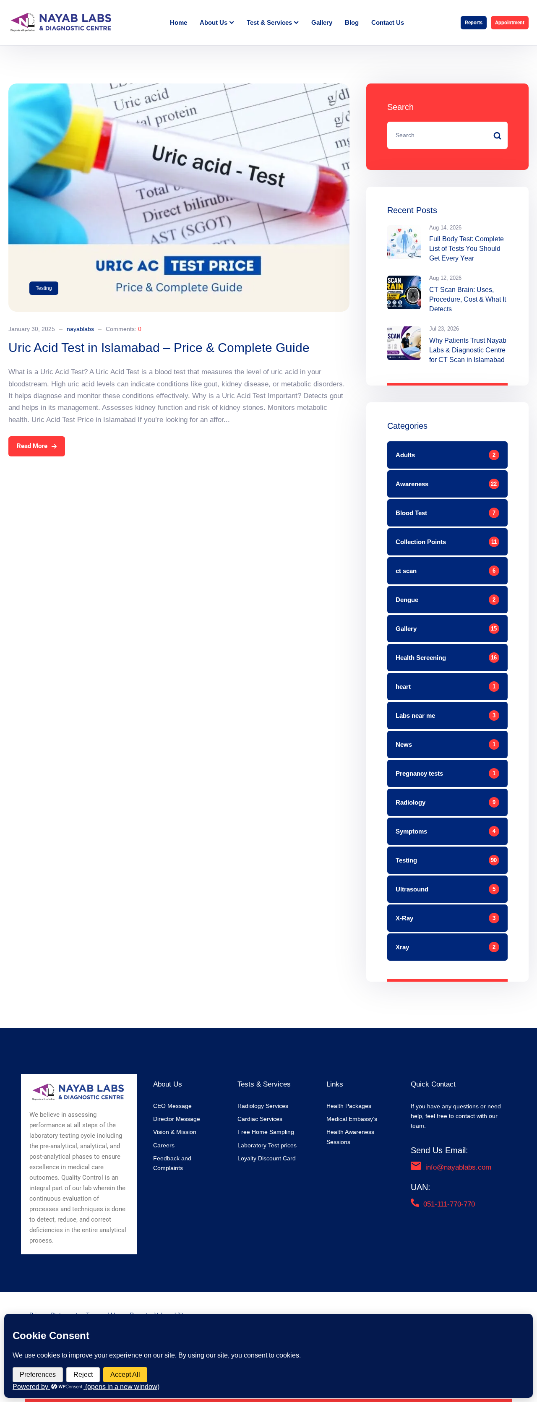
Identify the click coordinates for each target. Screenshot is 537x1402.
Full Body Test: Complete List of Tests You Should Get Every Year (466, 248)
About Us (167, 1084)
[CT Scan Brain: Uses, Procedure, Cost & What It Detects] (404, 292)
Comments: (123, 329)
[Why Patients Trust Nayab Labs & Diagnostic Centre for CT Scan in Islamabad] (404, 343)
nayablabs (80, 329)
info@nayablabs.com (458, 1167)
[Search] (497, 135)
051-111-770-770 (449, 1204)
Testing (44, 288)
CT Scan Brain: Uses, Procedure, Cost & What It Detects (467, 299)
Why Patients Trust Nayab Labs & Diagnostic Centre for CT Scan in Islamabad (467, 350)
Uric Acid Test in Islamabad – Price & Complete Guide (159, 347)
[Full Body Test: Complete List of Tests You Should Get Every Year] (404, 242)
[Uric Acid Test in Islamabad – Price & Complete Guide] (178, 88)
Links (334, 1084)
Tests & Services (264, 1084)
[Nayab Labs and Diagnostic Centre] (60, 22)
